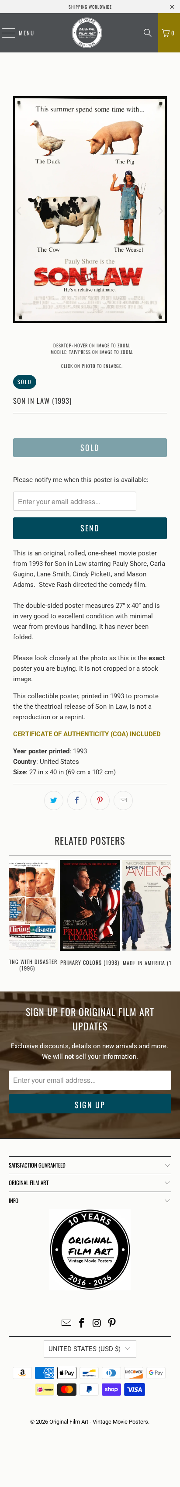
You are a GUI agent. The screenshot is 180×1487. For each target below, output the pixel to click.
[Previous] (20, 211)
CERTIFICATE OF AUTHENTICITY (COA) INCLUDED (87, 734)
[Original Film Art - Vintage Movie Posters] (87, 32)
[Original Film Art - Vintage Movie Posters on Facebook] (82, 1324)
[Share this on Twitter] (53, 800)
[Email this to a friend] (123, 800)
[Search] (147, 33)
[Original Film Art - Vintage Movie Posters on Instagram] (97, 1324)
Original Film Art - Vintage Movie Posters (98, 1421)
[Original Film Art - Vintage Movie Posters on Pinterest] (112, 1324)
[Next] (160, 211)
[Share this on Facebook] (77, 800)
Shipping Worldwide (90, 6)
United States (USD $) (84, 1349)
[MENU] (4, 33)
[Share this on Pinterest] (100, 800)
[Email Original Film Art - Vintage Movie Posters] (66, 1324)
